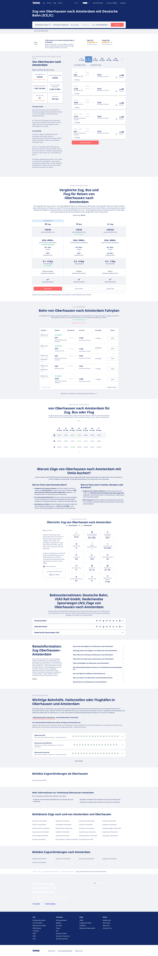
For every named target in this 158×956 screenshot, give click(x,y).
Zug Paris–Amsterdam (39, 825)
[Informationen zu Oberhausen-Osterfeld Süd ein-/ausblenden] (123, 745)
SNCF (34, 933)
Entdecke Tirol (107, 928)
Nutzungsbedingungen (65, 951)
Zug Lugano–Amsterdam (110, 836)
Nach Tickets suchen (39, 79)
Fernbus (49, 3)
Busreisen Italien (61, 933)
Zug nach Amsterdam (67, 871)
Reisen (105, 917)
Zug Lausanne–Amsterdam (40, 832)
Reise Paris (106, 925)
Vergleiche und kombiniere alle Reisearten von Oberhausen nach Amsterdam (53, 800)
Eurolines (59, 925)
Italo (34, 939)
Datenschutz (79, 951)
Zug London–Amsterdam (86, 821)
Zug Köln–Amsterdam (39, 839)
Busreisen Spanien (62, 939)
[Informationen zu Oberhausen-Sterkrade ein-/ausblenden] (123, 753)
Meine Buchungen (98, 3)
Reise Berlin (106, 923)
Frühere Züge (46, 387)
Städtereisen (107, 920)
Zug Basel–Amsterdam (63, 821)
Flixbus (58, 928)
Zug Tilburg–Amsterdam (86, 859)
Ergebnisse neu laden (78, 323)
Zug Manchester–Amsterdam (88, 836)
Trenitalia (36, 931)
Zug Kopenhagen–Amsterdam (111, 828)
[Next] (122, 59)
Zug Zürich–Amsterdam (39, 821)
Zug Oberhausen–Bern (39, 780)
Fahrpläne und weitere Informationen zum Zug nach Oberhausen (100, 799)
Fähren (60, 3)
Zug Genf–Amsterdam (109, 821)
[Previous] (54, 429)
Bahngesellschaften (39, 920)
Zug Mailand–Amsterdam (63, 825)
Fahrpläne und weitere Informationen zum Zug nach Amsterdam (100, 802)
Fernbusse (59, 917)
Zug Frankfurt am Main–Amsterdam (67, 839)
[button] (75, 25)
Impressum (51, 951)
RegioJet (58, 923)
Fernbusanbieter (61, 920)
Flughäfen (82, 925)
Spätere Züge (111, 387)
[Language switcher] (86, 3)
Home (34, 871)
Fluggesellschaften (85, 923)
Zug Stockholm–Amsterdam (41, 828)
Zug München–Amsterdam (64, 828)
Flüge (54, 3)
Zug (44, 3)
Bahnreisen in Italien (39, 925)
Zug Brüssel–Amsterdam (110, 832)
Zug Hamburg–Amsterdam (87, 832)
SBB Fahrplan (37, 928)
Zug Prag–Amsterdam (62, 836)
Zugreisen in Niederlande (50, 871)
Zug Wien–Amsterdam (62, 832)
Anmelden (123, 3)
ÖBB (34, 936)
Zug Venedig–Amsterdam (40, 836)
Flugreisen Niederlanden (87, 928)
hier (96, 393)
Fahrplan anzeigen (39, 100)
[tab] (80, 65)
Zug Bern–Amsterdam (86, 825)
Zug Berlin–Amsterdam (109, 825)
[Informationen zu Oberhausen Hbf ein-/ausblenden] (123, 736)
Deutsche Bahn (37, 923)
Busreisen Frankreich (63, 936)
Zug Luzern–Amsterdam (86, 828)
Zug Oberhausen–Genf (86, 839)
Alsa (57, 931)
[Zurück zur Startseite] (37, 3)
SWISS (81, 920)
